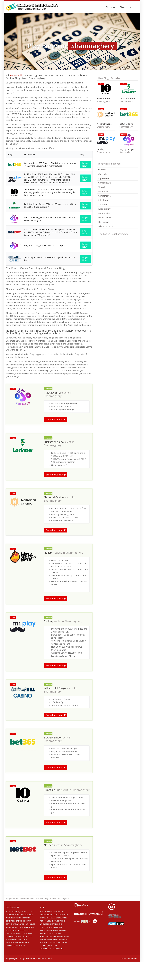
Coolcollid (102, 174)
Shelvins (102, 169)
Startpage (111, 7)
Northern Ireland (33, 898)
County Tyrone (48, 898)
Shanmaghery (52, 396)
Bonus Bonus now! (55, 419)
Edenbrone (103, 200)
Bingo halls (16, 75)
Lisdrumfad (103, 191)
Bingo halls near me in (15, 898)
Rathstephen (104, 217)
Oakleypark (103, 221)
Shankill (101, 187)
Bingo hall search (128, 7)
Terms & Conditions (129, 958)
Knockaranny (104, 208)
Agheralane (103, 178)
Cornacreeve (104, 195)
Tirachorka (103, 204)
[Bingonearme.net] (33, 7)
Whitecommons (105, 226)
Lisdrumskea (104, 213)
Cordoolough (104, 182)
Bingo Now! (85, 164)
